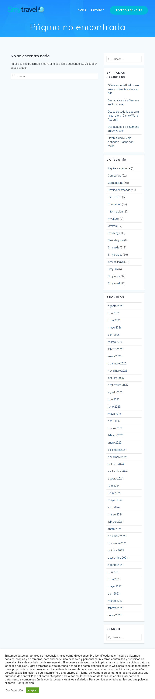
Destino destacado (119, 189)
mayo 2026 (115, 327)
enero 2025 (114, 442)
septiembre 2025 (118, 385)
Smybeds (113, 247)
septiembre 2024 (118, 471)
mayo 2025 (115, 413)
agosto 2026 (115, 305)
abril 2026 (114, 334)
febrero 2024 (115, 521)
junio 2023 (114, 579)
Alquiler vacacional (119, 168)
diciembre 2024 (117, 449)
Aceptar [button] (32, 690)
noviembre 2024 (117, 456)
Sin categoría (116, 240)
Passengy (114, 233)
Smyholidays (116, 261)
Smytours (114, 276)
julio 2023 (113, 572)
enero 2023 (114, 615)
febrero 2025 (115, 435)
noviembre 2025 (117, 370)
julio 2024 (113, 485)
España (96, 9)
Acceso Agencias (128, 10)
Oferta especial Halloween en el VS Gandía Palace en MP (123, 89)
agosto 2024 (115, 478)
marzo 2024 (115, 514)
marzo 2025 (115, 428)
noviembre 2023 (117, 543)
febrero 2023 (115, 607)
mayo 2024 (115, 500)
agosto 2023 (115, 564)
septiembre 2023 (118, 557)
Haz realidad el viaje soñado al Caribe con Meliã (120, 141)
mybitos (113, 218)
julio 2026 (113, 313)
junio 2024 (114, 492)
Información (115, 211)
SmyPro (113, 269)
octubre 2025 (116, 377)
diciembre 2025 (117, 363)
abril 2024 (114, 507)
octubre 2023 (116, 550)
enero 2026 (114, 356)
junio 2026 (114, 320)
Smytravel (114, 283)
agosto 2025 (115, 392)
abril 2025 (114, 421)
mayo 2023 (115, 586)
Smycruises (115, 254)
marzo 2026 (115, 341)
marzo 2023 (115, 600)
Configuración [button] (14, 690)
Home (82, 9)
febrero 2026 (115, 349)
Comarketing (115, 182)
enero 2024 (114, 528)
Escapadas (115, 197)
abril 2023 (114, 593)
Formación (114, 204)
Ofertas (112, 225)
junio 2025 (114, 406)
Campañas (114, 175)
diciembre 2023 (117, 536)
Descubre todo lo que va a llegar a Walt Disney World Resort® (123, 115)
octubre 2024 (116, 464)
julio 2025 (113, 399)
